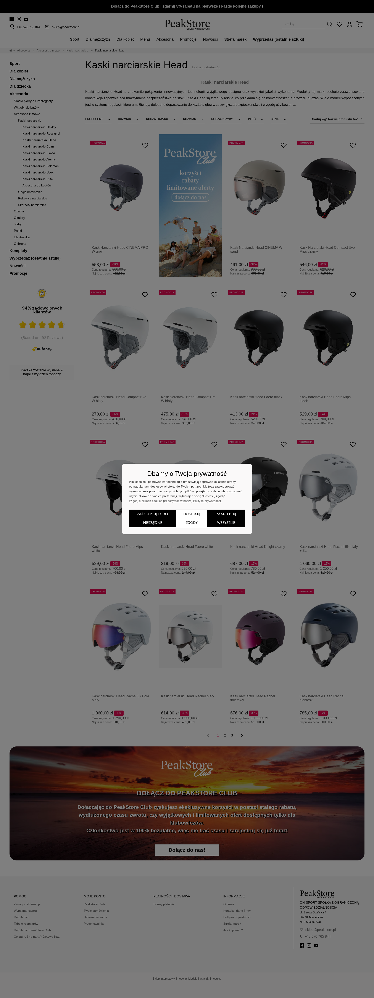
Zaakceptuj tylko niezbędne (152, 518)
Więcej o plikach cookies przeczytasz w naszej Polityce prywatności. (175, 500)
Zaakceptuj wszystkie (226, 518)
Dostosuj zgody (191, 518)
